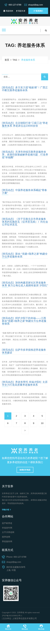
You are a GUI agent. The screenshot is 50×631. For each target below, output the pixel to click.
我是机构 (9, 11)
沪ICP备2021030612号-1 (12, 616)
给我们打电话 (25, 470)
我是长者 (21, 11)
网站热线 (25, 629)
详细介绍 (6, 510)
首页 (7, 60)
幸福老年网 (7, 528)
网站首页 (8, 629)
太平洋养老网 (8, 532)
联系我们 (39, 11)
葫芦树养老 (7, 523)
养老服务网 (7, 541)
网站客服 (41, 629)
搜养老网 (6, 537)
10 (42, 423)
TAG (15, 60)
